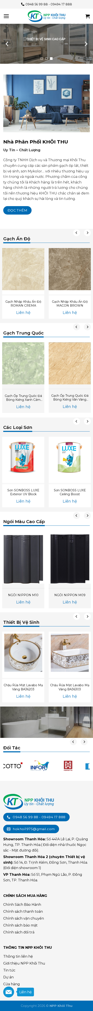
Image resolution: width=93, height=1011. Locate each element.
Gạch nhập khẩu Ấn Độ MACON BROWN (70, 303)
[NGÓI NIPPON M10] (23, 557)
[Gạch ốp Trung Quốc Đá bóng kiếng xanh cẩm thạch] (23, 363)
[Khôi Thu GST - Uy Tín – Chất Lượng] (46, 16)
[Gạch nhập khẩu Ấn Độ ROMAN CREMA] (23, 269)
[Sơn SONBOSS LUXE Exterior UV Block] (23, 458)
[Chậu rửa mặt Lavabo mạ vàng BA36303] (70, 653)
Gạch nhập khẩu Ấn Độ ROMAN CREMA (23, 303)
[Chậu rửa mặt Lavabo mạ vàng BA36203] (23, 653)
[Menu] (6, 16)
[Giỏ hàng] (87, 16)
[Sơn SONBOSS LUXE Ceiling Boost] (70, 458)
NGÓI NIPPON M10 (23, 595)
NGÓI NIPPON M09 (69, 595)
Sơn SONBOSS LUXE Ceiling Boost (70, 492)
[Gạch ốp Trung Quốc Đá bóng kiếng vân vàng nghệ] (70, 363)
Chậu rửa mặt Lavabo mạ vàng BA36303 (69, 687)
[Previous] (7, 44)
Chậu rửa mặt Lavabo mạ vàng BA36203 (23, 687)
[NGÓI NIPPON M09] (70, 557)
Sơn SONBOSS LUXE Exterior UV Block (23, 492)
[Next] (86, 44)
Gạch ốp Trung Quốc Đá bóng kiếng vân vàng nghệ (69, 397)
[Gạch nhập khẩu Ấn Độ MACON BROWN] (70, 269)
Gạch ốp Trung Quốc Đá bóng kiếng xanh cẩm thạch (23, 398)
